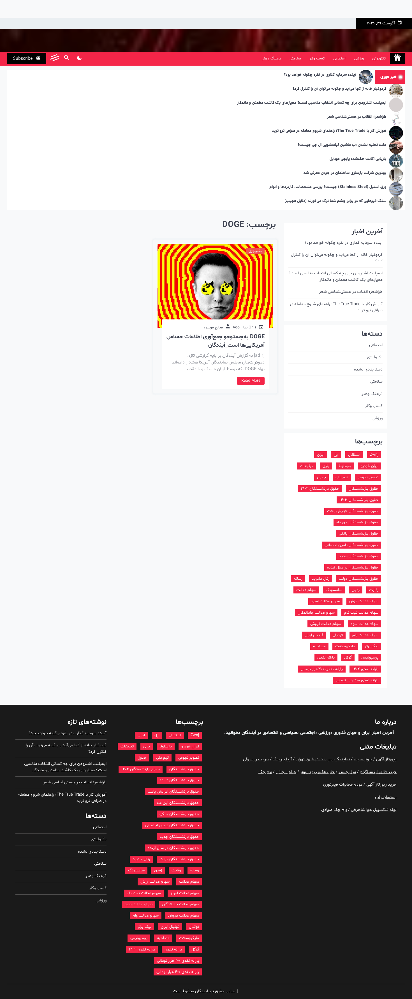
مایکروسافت (345, 646)
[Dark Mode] (79, 58)
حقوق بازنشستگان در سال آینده (352, 567)
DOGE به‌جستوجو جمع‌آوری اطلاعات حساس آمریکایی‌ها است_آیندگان (215, 341)
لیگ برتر (371, 646)
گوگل (348, 657)
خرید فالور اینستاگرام (378, 772)
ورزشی (359, 58)
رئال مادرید (320, 578)
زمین (356, 590)
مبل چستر (347, 772)
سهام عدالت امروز (325, 601)
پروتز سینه (363, 759)
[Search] (66, 58)
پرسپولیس (369, 657)
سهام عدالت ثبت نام (361, 612)
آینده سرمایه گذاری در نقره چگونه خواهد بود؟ (320, 75)
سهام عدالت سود (364, 624)
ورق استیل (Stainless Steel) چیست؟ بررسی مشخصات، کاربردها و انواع (327, 187)
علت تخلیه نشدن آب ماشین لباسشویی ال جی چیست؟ (342, 145)
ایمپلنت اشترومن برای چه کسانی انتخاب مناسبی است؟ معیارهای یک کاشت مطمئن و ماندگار (311, 103)
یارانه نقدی (326, 657)
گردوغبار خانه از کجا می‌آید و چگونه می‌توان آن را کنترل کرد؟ (339, 89)
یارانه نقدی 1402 (365, 669)
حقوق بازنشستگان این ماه (357, 522)
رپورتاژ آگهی (386, 759)
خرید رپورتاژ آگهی (381, 785)
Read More (250, 380)
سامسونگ (334, 590)
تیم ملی (341, 477)
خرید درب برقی (256, 759)
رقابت (373, 590)
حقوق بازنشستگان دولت (358, 578)
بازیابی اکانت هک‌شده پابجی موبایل (358, 159)
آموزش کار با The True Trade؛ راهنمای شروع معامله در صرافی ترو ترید (329, 131)
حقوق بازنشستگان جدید (358, 556)
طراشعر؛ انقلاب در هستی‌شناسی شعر (356, 117)
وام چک (265, 772)
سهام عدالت (306, 590)
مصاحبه (319, 646)
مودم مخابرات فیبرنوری (342, 785)
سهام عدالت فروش (325, 624)
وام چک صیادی (334, 810)
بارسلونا (345, 466)
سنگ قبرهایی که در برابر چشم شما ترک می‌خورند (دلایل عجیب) (335, 201)
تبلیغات (306, 466)
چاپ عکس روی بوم (318, 772)
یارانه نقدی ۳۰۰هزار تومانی (322, 669)
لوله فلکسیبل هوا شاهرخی (374, 810)
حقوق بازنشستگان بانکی (358, 533)
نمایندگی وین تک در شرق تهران (323, 759)
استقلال (354, 454)
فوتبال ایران (314, 635)
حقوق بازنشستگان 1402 (320, 488)
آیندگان (248, 732)
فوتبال (338, 635)
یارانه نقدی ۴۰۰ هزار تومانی (357, 680)
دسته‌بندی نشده (368, 369)
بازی (326, 466)
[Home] (397, 58)
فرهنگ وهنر (271, 58)
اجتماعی (339, 58)
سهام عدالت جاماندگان (316, 612)
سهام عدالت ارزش (363, 601)
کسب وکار (317, 58)
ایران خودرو (369, 466)
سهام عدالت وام (365, 635)
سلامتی (295, 58)
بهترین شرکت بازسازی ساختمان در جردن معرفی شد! (344, 173)
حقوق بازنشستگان (363, 488)
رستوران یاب (386, 797)
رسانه (298, 578)
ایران (320, 454)
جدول (321, 477)
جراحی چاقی (286, 772)
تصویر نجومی (368, 477)
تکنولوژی (379, 58)
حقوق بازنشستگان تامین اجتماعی (351, 545)
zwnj (374, 454)
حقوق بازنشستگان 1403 (358, 500)
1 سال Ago (244, 327)
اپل (336, 454)
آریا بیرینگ (282, 759)
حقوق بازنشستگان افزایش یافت (352, 511)
